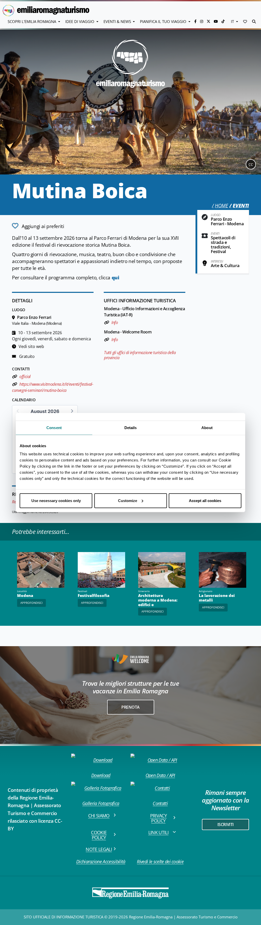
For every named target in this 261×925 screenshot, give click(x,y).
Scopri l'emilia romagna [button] (32, 21)
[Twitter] (209, 21)
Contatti (160, 803)
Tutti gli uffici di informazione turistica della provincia (140, 355)
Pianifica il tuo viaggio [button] (163, 21)
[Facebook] (196, 21)
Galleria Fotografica (100, 803)
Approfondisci (31, 603)
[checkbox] (38, 226)
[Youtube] (216, 21)
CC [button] (251, 164)
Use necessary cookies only (56, 500)
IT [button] (233, 21)
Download (100, 775)
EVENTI (241, 205)
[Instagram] (202, 21)
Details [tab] (130, 428)
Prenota (130, 707)
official (25, 376)
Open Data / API (160, 775)
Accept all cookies (205, 500)
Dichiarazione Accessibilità (100, 861)
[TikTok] (223, 21)
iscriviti (225, 824)
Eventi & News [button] (117, 21)
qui (115, 277)
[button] (245, 21)
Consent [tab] (54, 428)
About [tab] (207, 428)
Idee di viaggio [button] (80, 21)
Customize (127, 500)
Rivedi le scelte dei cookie (160, 861)
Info (114, 322)
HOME (221, 205)
